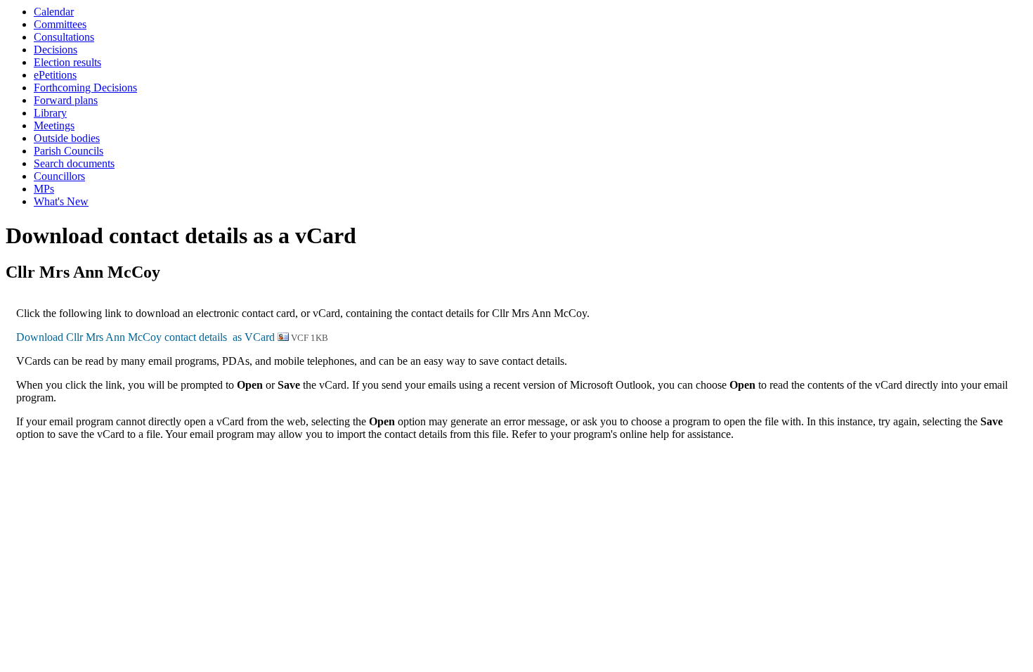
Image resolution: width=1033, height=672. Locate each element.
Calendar (54, 12)
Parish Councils (68, 151)
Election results (67, 62)
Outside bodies (67, 138)
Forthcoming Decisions (85, 87)
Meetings (54, 125)
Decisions (55, 50)
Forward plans (66, 100)
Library (50, 113)
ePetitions (55, 75)
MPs (44, 189)
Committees (60, 24)
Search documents (74, 163)
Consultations (64, 37)
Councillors (59, 176)
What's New (61, 201)
